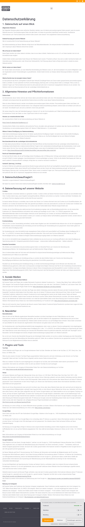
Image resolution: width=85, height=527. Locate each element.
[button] (51, 8)
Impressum (71, 523)
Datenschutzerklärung (63, 523)
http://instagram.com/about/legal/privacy (36, 497)
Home (5, 508)
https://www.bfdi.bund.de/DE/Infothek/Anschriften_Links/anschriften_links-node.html (31, 150)
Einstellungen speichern (74, 520)
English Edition (10, 512)
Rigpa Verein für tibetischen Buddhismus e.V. (15, 122)
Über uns (36, 508)
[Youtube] (82, 1)
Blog (10, 508)
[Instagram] (80, 1)
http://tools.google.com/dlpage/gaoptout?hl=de (16, 402)
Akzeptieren (47, 520)
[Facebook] (77, 1)
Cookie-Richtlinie (54, 523)
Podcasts (18, 508)
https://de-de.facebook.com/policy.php (65, 301)
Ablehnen (60, 520)
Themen (26, 508)
